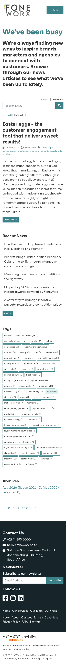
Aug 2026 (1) (12, 487)
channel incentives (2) (48, 358)
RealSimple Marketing (29, 658)
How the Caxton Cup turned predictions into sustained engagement (32, 246)
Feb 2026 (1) (11, 492)
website (20, 151)
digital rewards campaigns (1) (18, 447)
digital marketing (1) (39, 380)
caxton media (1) (28, 459)
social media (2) (26, 386)
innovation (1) (33, 419)
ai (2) (52, 408)
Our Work (51, 610)
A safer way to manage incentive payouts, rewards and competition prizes (33, 302)
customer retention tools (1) (49, 447)
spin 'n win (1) (10, 369)
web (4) (49, 341)
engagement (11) (50, 453)
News (8, 115)
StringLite (47, 658)
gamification (31, 151)
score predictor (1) (12, 464)
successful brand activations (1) (19, 442)
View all (7, 313)
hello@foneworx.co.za (22, 545)
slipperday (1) (10, 453)
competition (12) (11, 347)
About (15, 617)
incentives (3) (10, 459)
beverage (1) (46, 459)
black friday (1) (33, 375)
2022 (33, 508)
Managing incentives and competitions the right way (32, 276)
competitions (9, 151)
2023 (24, 508)
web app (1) (25, 352)
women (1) (24, 397)
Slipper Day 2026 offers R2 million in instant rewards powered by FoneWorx (31, 289)
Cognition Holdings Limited (16, 649)
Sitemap (35, 621)
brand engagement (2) (44, 397)
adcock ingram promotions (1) (45, 425)
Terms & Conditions (46, 617)
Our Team (36, 610)
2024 (15, 508)
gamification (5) (31, 363)
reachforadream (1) (30, 453)
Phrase (44, 99)
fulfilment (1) (31, 464)
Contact (26, 617)
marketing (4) (33, 403)
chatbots (7, 154)
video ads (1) (10, 397)
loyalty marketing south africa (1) (19, 431)
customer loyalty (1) (31, 414)
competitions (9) (11, 358)
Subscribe (55, 580)
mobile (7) (36, 341)
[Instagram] (13, 598)
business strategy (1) (13, 419)
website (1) (52, 391)
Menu (56, 10)
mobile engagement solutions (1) (19, 436)
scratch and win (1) (13, 375)
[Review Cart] (60, 648)
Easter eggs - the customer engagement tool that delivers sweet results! (30, 133)
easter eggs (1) (36, 391)
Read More (11, 219)
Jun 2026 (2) (32, 487)
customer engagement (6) (36, 347)
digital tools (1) (39, 408)
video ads (44, 151)
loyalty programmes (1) (15, 380)
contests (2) (9, 386)
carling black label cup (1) (16, 341)
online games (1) (11, 363)
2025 (6, 508)
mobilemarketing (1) (13, 403)
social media (56, 151)
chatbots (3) (10, 352)
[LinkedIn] (21, 598)
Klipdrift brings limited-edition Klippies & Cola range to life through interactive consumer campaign (32, 261)
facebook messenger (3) (27, 335)
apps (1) (8, 391)
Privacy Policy (11, 621)
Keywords (58, 99)
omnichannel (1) (46, 386)
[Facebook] (5, 598)
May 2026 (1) (52, 487)
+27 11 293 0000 (19, 539)
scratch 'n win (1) (45, 369)
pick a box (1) (27, 369)
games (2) (20, 391)
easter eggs (47, 147)
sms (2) (38, 352)
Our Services (20, 610)
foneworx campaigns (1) (15, 425)
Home (6, 610)
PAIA (25, 621)
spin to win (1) (49, 363)
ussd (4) (8, 335)
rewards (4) (29, 358)
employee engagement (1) (16, 408)
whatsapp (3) (52, 352)
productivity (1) (11, 414)
